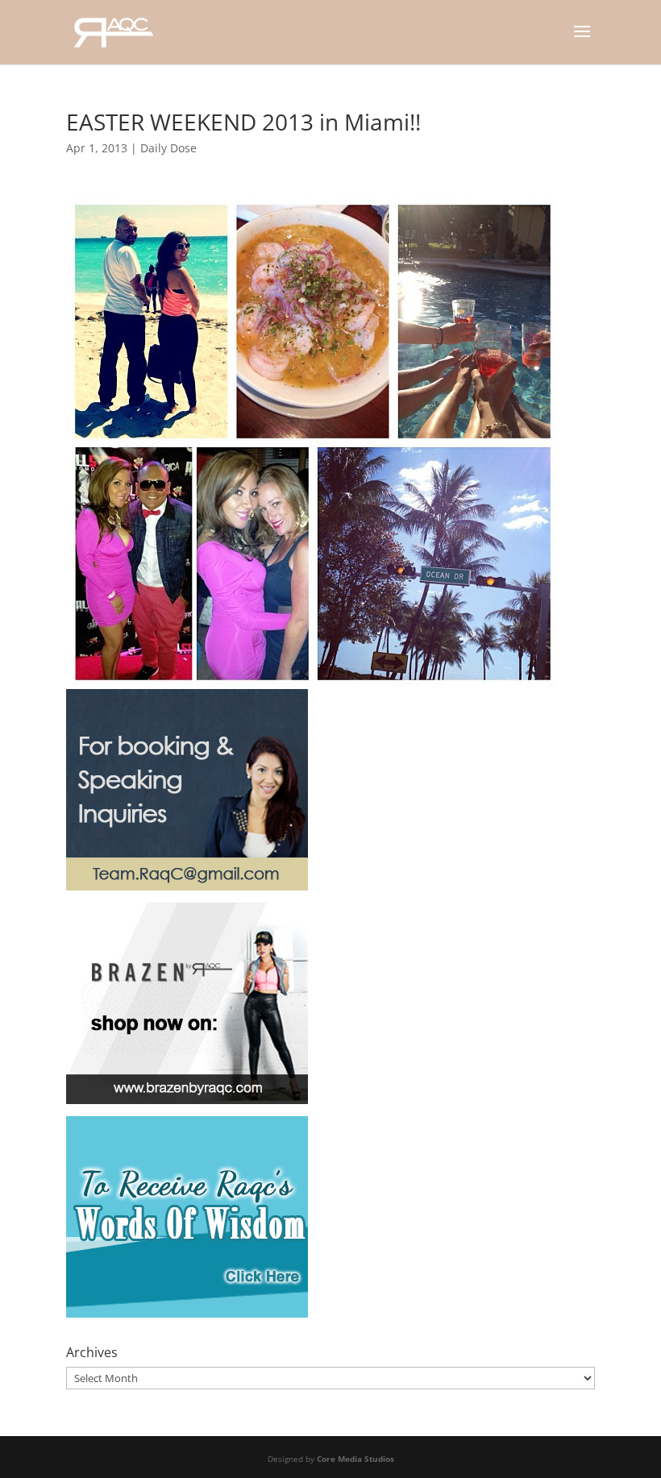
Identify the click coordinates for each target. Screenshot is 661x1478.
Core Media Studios (355, 1458)
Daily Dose (168, 148)
